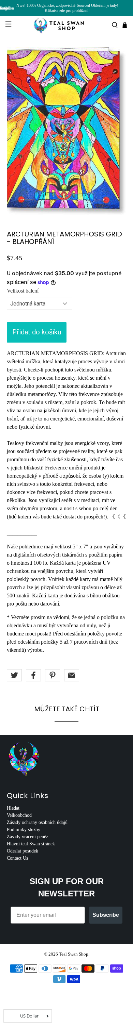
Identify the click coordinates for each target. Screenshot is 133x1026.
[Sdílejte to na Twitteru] (14, 675)
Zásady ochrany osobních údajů (37, 822)
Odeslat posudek (22, 851)
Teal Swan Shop (73, 954)
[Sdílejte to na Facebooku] (33, 675)
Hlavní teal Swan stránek (31, 843)
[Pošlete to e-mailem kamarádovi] (71, 675)
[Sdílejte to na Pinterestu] (52, 675)
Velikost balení (23, 291)
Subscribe (105, 915)
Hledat (13, 808)
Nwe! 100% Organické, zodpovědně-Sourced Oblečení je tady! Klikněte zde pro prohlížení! (67, 8)
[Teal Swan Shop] (66, 25)
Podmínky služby (23, 829)
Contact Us (17, 858)
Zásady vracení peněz (27, 836)
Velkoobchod (19, 815)
